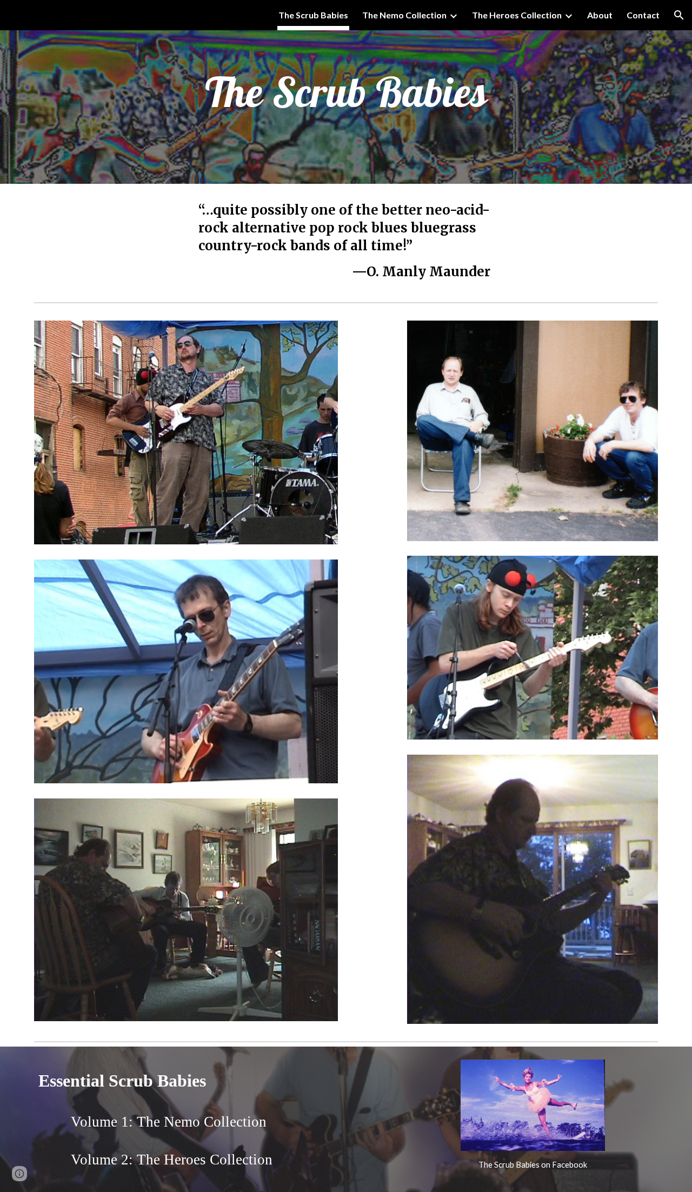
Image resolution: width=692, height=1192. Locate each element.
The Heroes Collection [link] (517, 15)
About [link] (600, 15)
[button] (679, 15)
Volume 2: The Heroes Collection (171, 1159)
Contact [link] (643, 15)
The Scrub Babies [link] (313, 15)
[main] (346, 92)
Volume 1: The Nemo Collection (169, 1122)
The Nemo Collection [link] (404, 15)
